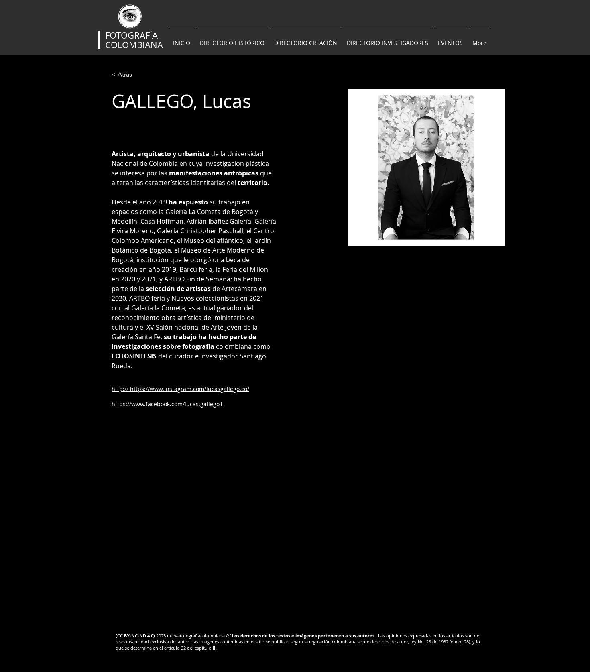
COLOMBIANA (134, 45)
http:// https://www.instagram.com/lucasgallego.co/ (180, 389)
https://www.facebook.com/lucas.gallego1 (167, 404)
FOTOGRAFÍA (131, 35)
